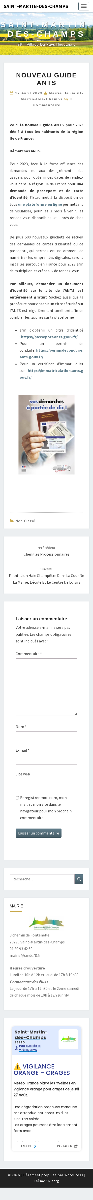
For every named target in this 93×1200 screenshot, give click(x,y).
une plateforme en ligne (40, 204)
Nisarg (53, 1181)
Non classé (25, 520)
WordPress (73, 1175)
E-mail (23, 750)
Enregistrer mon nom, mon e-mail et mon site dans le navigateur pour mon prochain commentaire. (46, 807)
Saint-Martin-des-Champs (36, 6)
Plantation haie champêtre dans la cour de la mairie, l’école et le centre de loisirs (46, 576)
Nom (21, 726)
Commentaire (29, 653)
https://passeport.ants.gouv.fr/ (49, 336)
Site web (23, 773)
